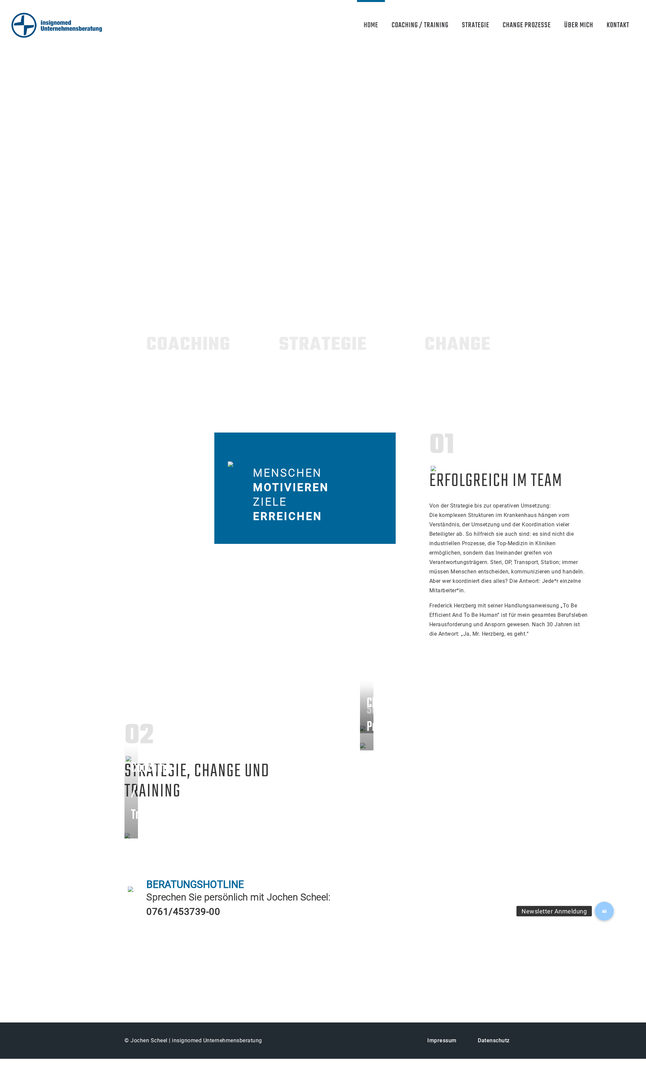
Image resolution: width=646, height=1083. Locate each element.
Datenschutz (494, 1040)
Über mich (578, 25)
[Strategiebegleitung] (441, 728)
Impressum (442, 1040)
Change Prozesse (527, 25)
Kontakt (618, 25)
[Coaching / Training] (238, 834)
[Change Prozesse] (441, 745)
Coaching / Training (420, 25)
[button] (604, 911)
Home (371, 25)
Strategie (475, 25)
